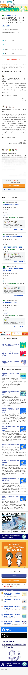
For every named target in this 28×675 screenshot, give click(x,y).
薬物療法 (5, 215)
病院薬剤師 (9, 247)
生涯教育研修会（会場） (10, 302)
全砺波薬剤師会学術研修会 (11, 204)
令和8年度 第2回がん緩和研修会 (12, 236)
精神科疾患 (15, 247)
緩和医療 (20, 247)
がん (5, 247)
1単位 (4, 25)
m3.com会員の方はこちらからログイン (13, 189)
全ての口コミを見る (18, 229)
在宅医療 (5, 313)
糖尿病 (8, 25)
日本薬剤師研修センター (11, 15)
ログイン (12, 5)
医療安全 (10, 215)
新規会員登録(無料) (14, 185)
